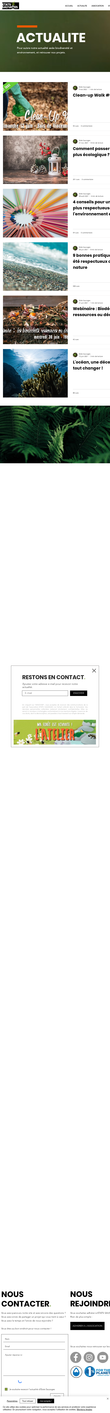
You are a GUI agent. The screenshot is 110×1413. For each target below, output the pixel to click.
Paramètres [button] (12, 1401)
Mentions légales (84, 1409)
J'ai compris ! (46, 1401)
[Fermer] (107, 1399)
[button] (94, 670)
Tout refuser (27, 1401)
